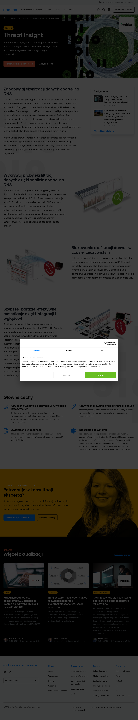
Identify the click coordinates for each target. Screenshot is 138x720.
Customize (67, 375)
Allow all (100, 375)
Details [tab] (69, 350)
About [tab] (101, 350)
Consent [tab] (36, 351)
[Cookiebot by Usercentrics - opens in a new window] (106, 343)
